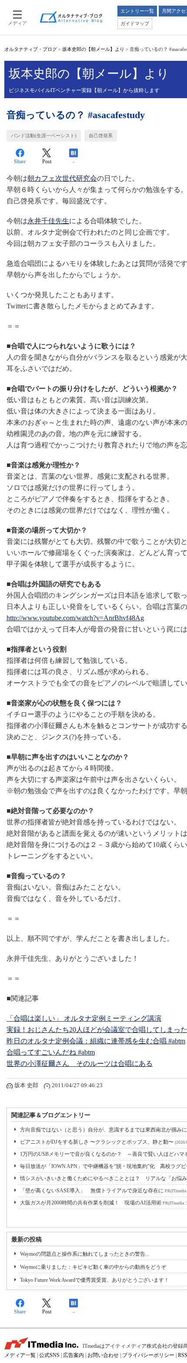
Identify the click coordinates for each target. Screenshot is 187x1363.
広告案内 (73, 1355)
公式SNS (49, 1355)
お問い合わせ (103, 1355)
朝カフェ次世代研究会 (62, 178)
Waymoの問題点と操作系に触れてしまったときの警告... (84, 1254)
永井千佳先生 (48, 221)
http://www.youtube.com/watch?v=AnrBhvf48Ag (75, 618)
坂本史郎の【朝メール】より (93, 49)
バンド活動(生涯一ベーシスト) (44, 135)
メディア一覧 (20, 1355)
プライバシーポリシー (148, 1355)
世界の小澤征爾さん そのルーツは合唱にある (80, 1063)
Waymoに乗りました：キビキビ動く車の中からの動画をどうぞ (93, 1267)
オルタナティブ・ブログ (30, 49)
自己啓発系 (101, 135)
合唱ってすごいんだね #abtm (51, 1052)
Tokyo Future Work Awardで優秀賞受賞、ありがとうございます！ (94, 1280)
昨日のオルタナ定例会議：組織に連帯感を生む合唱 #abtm (96, 1041)
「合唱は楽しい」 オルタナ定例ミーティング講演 (84, 1018)
